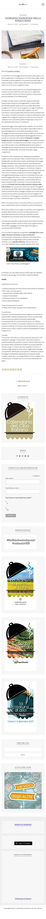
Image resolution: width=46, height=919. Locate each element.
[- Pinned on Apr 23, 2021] (9, 862)
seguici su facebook (23, 824)
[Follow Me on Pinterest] (23, 898)
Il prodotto (23, 15)
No (8, 510)
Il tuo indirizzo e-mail (12, 488)
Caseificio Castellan (13, 71)
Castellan (13, 226)
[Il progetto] (23, 420)
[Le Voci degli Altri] (23, 790)
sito (14, 275)
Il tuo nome (9, 478)
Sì (7, 503)
